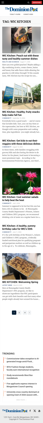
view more (20, 400)
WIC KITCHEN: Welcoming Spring (20, 282)
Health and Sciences (10, 62)
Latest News (7, 285)
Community (6, 118)
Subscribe (37, 2)
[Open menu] (2, 2)
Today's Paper (15, 14)
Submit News (28, 14)
